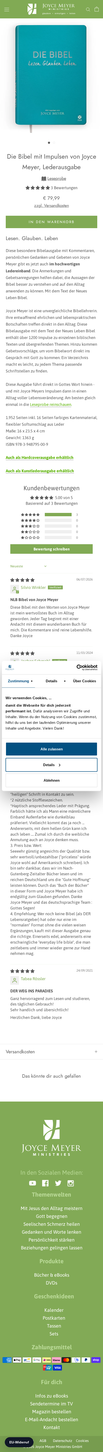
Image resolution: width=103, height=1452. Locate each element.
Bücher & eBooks (51, 1275)
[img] (22, 580)
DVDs (51, 1282)
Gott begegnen (51, 1216)
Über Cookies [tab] (84, 681)
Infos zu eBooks (51, 1395)
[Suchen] (88, 9)
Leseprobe (56, 178)
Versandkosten (20, 1051)
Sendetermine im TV (51, 1403)
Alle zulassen (51, 749)
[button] (38, 187)
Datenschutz (61, 1441)
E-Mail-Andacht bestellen (51, 1419)
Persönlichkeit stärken (51, 1239)
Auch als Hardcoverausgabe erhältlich (40, 457)
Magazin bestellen (51, 1411)
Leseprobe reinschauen (50, 404)
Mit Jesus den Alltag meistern (51, 1208)
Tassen (54, 1325)
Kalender (53, 1310)
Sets (54, 1333)
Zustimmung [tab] (18, 681)
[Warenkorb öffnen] (97, 9)
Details (49, 765)
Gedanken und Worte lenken (51, 1232)
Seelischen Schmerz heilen (51, 1224)
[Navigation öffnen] (6, 9)
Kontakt (51, 1427)
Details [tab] (51, 681)
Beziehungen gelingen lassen (51, 1247)
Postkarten (54, 1318)
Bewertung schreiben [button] (52, 549)
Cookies (81, 1441)
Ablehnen (52, 780)
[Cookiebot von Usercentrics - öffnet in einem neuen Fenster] (76, 668)
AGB (43, 1441)
